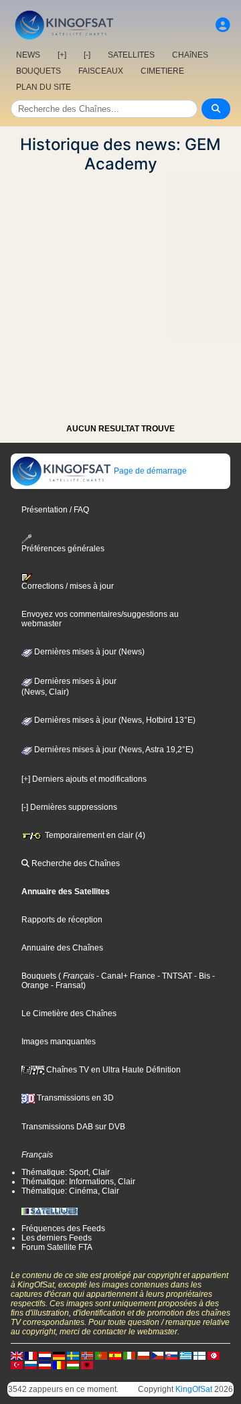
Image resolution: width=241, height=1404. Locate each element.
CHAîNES (190, 55)
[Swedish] (73, 1355)
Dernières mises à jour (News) (88, 651)
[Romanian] (59, 1364)
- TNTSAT (173, 976)
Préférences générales (62, 548)
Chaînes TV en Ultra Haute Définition (112, 1069)
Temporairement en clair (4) (94, 835)
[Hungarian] (73, 1364)
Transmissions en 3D (74, 1098)
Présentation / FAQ (55, 509)
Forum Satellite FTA (56, 1247)
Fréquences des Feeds (63, 1228)
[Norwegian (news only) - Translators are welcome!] (87, 1355)
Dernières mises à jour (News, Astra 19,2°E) (112, 749)
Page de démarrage (149, 471)
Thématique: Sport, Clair (65, 1172)
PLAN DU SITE (43, 87)
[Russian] (31, 1364)
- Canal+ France (124, 976)
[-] (87, 55)
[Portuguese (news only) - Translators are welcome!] (101, 1355)
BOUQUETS (38, 71)
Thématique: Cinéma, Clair (70, 1191)
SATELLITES (131, 55)
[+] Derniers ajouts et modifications (84, 779)
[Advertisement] (120, 294)
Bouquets (38, 976)
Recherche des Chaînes (74, 863)
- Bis (201, 976)
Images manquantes (58, 1041)
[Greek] (185, 1355)
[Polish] (143, 1355)
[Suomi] (199, 1355)
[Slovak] (171, 1355)
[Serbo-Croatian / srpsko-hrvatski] (45, 1364)
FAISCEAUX (100, 71)
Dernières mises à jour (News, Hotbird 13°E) (113, 720)
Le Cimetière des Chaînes (68, 1013)
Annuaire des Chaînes (62, 948)
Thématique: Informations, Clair (78, 1181)
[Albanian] (87, 1364)
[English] (17, 1355)
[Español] (115, 1355)
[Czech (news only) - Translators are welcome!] (157, 1355)
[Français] (31, 1355)
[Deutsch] (59, 1355)
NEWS (28, 55)
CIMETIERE (162, 71)
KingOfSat (193, 1389)
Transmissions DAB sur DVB (73, 1126)
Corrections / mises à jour (67, 586)
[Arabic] (214, 1355)
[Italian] (129, 1355)
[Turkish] (17, 1364)
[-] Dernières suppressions (69, 807)
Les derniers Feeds (56, 1238)
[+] (62, 55)
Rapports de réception (61, 919)
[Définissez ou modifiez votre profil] (223, 25)
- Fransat (66, 985)
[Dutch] (45, 1355)
